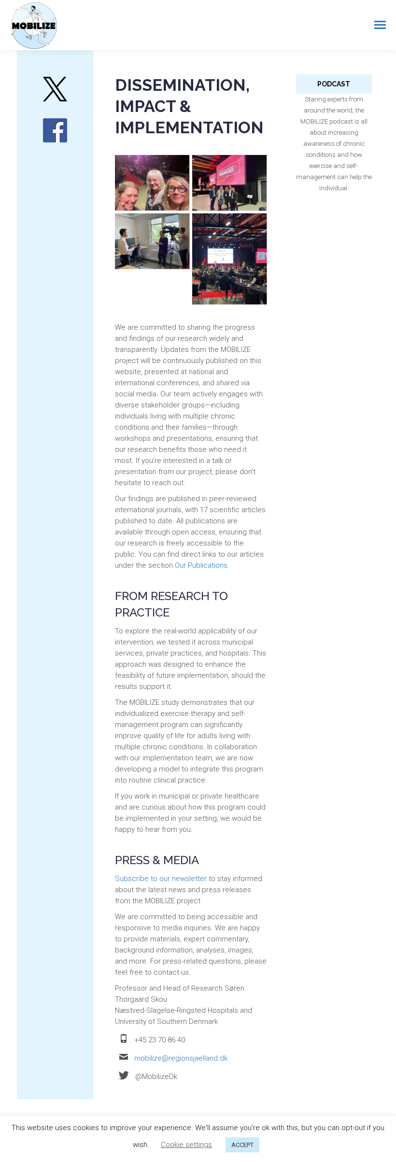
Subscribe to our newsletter (161, 878)
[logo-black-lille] (55, 89)
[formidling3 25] (229, 259)
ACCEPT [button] (242, 1144)
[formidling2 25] (229, 183)
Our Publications (201, 565)
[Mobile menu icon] (380, 25)
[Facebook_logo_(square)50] (55, 130)
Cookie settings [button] (186, 1144)
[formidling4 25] (152, 241)
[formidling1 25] (152, 183)
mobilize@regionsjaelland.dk (180, 1058)
